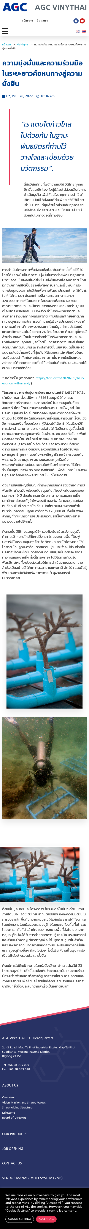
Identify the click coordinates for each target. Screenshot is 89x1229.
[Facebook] (76, 20)
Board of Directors (14, 1117)
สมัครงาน (27, 21)
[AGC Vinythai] (44, 7)
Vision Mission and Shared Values (24, 1102)
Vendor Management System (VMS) (32, 1178)
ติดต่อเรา (42, 21)
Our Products (14, 1134)
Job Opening (12, 1149)
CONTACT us (12, 1163)
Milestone (8, 1112)
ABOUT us (10, 1085)
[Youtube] (82, 20)
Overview (8, 1097)
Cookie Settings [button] (19, 1219)
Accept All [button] (46, 1219)
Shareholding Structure (17, 1107)
